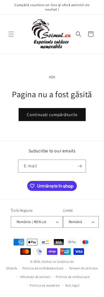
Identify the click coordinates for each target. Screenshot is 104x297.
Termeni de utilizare (83, 268)
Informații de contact (35, 277)
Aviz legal (72, 285)
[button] (11, 34)
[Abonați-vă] (79, 166)
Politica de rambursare (72, 277)
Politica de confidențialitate (43, 268)
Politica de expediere (45, 285)
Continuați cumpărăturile (52, 114)
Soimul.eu (49, 261)
